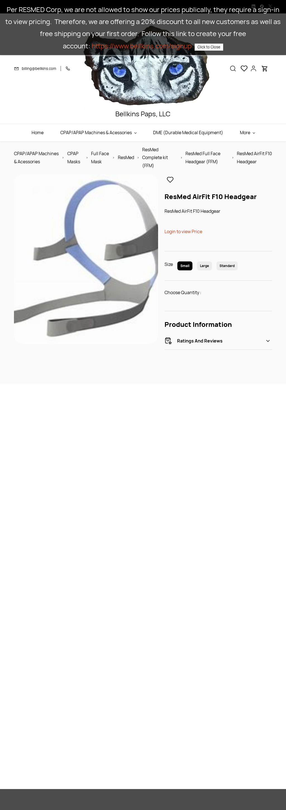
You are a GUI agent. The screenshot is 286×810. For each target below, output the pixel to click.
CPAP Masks (73, 157)
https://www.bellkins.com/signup (142, 45)
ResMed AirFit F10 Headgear (254, 157)
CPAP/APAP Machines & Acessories (36, 157)
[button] (233, 68)
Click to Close (208, 46)
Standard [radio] (227, 265)
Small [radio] (184, 265)
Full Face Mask (100, 157)
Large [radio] (204, 265)
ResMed (126, 157)
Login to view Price (183, 231)
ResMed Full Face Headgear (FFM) (202, 157)
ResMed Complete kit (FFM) (155, 158)
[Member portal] (253, 68)
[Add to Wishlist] (170, 179)
